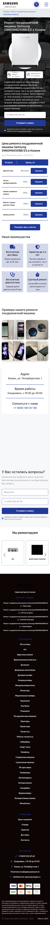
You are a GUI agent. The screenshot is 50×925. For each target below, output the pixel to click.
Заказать (39, 171)
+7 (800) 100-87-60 (25, 407)
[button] (4, 555)
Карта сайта (43, 918)
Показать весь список (25, 227)
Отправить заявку (25, 123)
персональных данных (24, 131)
